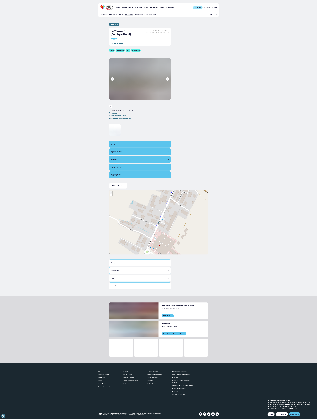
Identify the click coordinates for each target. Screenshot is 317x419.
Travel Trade (138, 7)
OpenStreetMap (199, 253)
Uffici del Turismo (127, 374)
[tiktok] (209, 414)
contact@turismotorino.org (153, 413)
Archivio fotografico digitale (154, 374)
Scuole (146, 7)
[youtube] (213, 414)
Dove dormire (129, 14)
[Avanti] (167, 79)
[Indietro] (112, 79)
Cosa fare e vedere (106, 14)
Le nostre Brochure (152, 371)
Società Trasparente (152, 377)
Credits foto (175, 377)
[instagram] (204, 414)
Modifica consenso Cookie (179, 394)
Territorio (120, 14)
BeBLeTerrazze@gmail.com (121, 118)
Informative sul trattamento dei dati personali (181, 381)
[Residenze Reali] (171, 348)
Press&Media (154, 7)
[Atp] (121, 348)
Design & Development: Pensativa (181, 374)
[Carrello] (216, 15)
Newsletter (150, 380)
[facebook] (200, 414)
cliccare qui (293, 408)
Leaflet (193, 253)
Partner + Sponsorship (167, 7)
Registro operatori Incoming (130, 380)
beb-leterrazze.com (118, 115)
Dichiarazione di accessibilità (179, 371)
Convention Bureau (127, 7)
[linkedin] (217, 414)
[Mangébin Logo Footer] (146, 348)
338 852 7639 (115, 113)
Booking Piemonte (152, 384)
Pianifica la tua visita (150, 14)
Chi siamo (125, 371)
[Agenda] (214, 15)
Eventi (115, 14)
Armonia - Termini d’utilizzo (179, 388)
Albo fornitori (126, 384)
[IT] (211, 15)
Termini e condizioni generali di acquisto (182, 385)
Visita (118, 7)
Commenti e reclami (128, 377)
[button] (158, 222)
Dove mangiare (138, 14)
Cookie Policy (287, 404)
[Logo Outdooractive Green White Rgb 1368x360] (196, 348)
